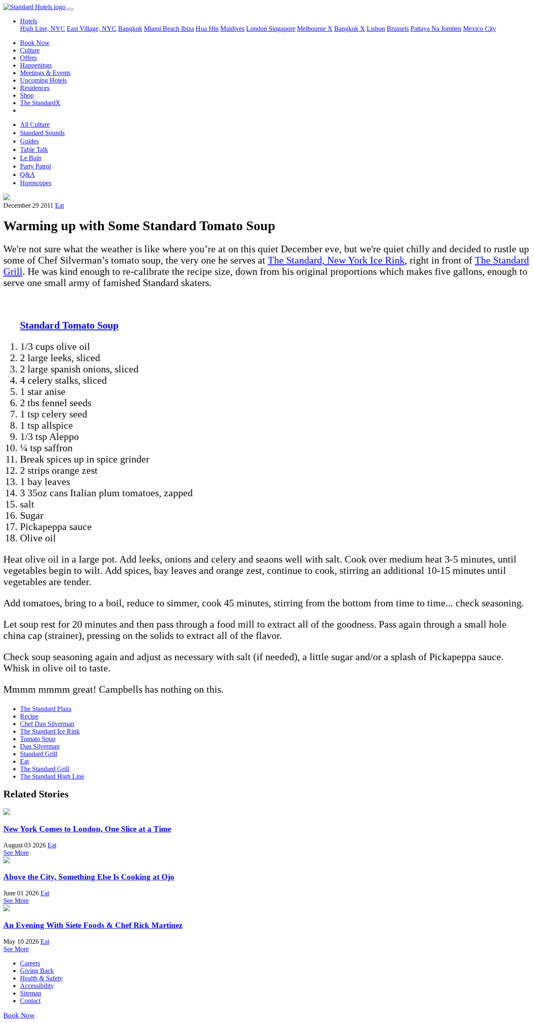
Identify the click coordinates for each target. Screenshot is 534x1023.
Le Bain (30, 157)
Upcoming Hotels (43, 80)
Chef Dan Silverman (47, 723)
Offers (28, 57)
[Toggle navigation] (70, 9)
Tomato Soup (37, 738)
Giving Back (37, 970)
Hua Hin (207, 28)
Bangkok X (349, 28)
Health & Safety (41, 978)
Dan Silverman (40, 746)
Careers (30, 963)
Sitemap (30, 993)
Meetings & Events (45, 72)
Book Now (35, 42)
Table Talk (34, 149)
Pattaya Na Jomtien (436, 28)
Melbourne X (314, 28)
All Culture (35, 124)
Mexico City (479, 28)
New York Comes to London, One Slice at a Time (87, 828)
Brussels (398, 28)
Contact (30, 1000)
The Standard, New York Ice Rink (336, 260)
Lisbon (376, 28)
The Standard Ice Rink (50, 731)
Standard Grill (38, 753)
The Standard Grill (44, 768)
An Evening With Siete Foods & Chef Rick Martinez (92, 925)
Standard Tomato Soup (69, 325)
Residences (35, 87)
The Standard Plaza (45, 708)
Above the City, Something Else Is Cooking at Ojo (88, 876)
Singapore (282, 28)
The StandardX (40, 102)
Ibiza (187, 28)
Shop (27, 95)
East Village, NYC (91, 28)
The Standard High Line (52, 776)
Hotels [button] (28, 21)
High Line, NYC (42, 28)
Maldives (232, 28)
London (257, 28)
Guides (29, 141)
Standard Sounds (42, 132)
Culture (30, 50)
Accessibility (37, 985)
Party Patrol (35, 166)
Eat (59, 205)
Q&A (27, 174)
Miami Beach (162, 28)
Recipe (29, 716)
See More (16, 852)
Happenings (36, 65)
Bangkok (130, 28)
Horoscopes (35, 182)
